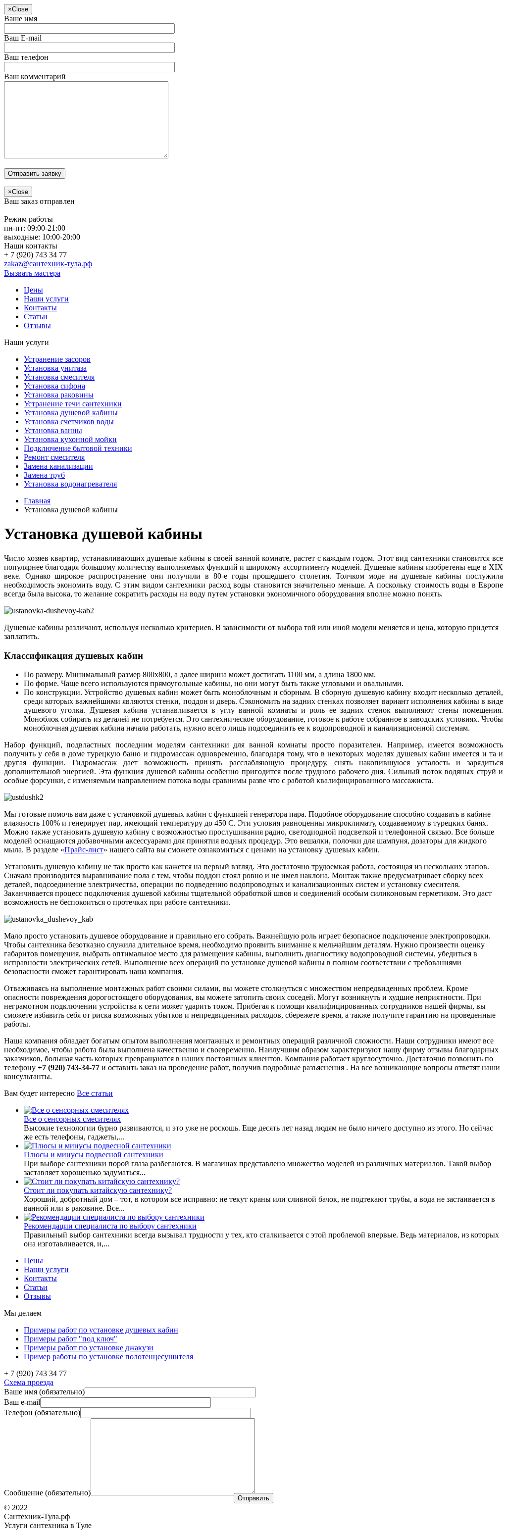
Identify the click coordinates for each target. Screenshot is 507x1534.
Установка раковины (59, 395)
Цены (33, 290)
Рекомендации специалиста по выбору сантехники (110, 1226)
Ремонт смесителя (54, 457)
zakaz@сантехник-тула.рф (48, 263)
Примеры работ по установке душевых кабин (101, 1330)
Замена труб (44, 475)
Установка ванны (53, 430)
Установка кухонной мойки (70, 439)
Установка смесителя (59, 377)
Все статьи (95, 1093)
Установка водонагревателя (70, 484)
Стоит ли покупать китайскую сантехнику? (98, 1190)
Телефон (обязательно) (42, 1412)
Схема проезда (28, 1382)
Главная (37, 500)
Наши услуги (46, 299)
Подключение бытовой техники (78, 448)
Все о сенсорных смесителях (72, 1119)
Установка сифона (54, 386)
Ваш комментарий (35, 76)
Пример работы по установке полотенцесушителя (108, 1356)
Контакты (40, 307)
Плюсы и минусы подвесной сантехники (93, 1154)
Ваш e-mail (22, 1402)
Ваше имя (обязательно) (44, 1391)
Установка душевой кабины (71, 412)
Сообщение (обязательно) (47, 1492)
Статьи (36, 316)
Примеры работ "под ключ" (70, 1339)
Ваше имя (20, 18)
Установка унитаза (55, 368)
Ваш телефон (26, 57)
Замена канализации (58, 466)
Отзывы (37, 325)
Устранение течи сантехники (73, 403)
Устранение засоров (57, 359)
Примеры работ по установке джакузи (88, 1347)
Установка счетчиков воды (69, 421)
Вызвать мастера (32, 273)
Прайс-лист (83, 849)
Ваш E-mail (23, 38)
